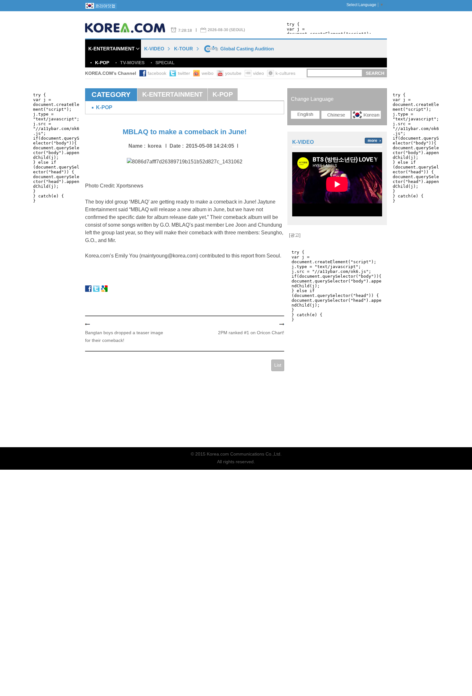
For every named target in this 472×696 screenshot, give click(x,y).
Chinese (335, 115)
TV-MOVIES (132, 62)
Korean (366, 115)
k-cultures (285, 73)
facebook (157, 73)
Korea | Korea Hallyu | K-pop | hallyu (128, 27)
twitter (184, 73)
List (277, 365)
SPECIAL (165, 62)
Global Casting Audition (247, 48)
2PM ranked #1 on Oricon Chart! (251, 332)
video (258, 73)
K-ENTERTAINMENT (111, 48)
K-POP (102, 62)
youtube (233, 73)
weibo (208, 73)
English (305, 115)
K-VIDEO (154, 48)
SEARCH (375, 73)
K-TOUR (183, 48)
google (104, 288)
